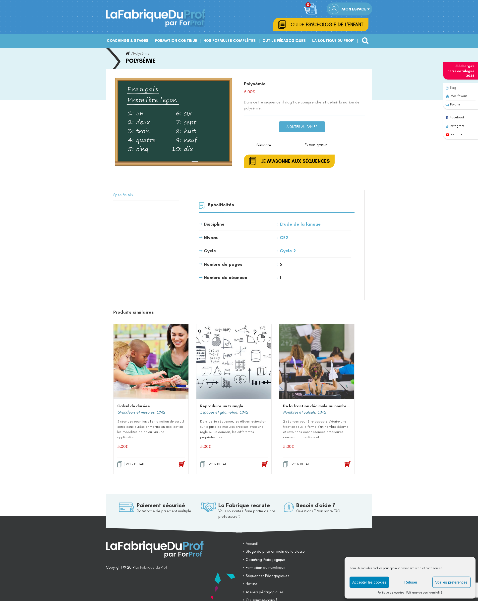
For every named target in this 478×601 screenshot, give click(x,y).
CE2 (284, 237)
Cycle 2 (288, 251)
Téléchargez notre (460, 71)
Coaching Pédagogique (265, 559)
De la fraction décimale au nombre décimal (324, 406)
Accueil (252, 543)
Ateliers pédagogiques (264, 592)
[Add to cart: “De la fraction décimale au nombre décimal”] (340, 464)
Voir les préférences (451, 582)
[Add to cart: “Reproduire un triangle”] (257, 464)
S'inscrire (263, 145)
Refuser (410, 582)
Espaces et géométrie (218, 412)
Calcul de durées (133, 406)
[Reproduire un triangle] (233, 361)
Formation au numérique (266, 567)
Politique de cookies (391, 592)
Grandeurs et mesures (135, 412)
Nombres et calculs (299, 412)
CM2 (160, 412)
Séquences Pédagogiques (267, 576)
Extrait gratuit (316, 145)
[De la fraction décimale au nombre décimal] (316, 361)
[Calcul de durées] (151, 361)
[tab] (146, 195)
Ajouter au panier (302, 126)
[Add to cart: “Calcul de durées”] (175, 464)
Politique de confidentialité (424, 592)
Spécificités (123, 195)
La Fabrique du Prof (151, 567)
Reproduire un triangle (221, 406)
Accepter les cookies (369, 582)
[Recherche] (364, 39)
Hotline (251, 584)
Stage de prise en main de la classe (275, 551)
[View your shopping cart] (311, 8)
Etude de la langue (300, 224)
